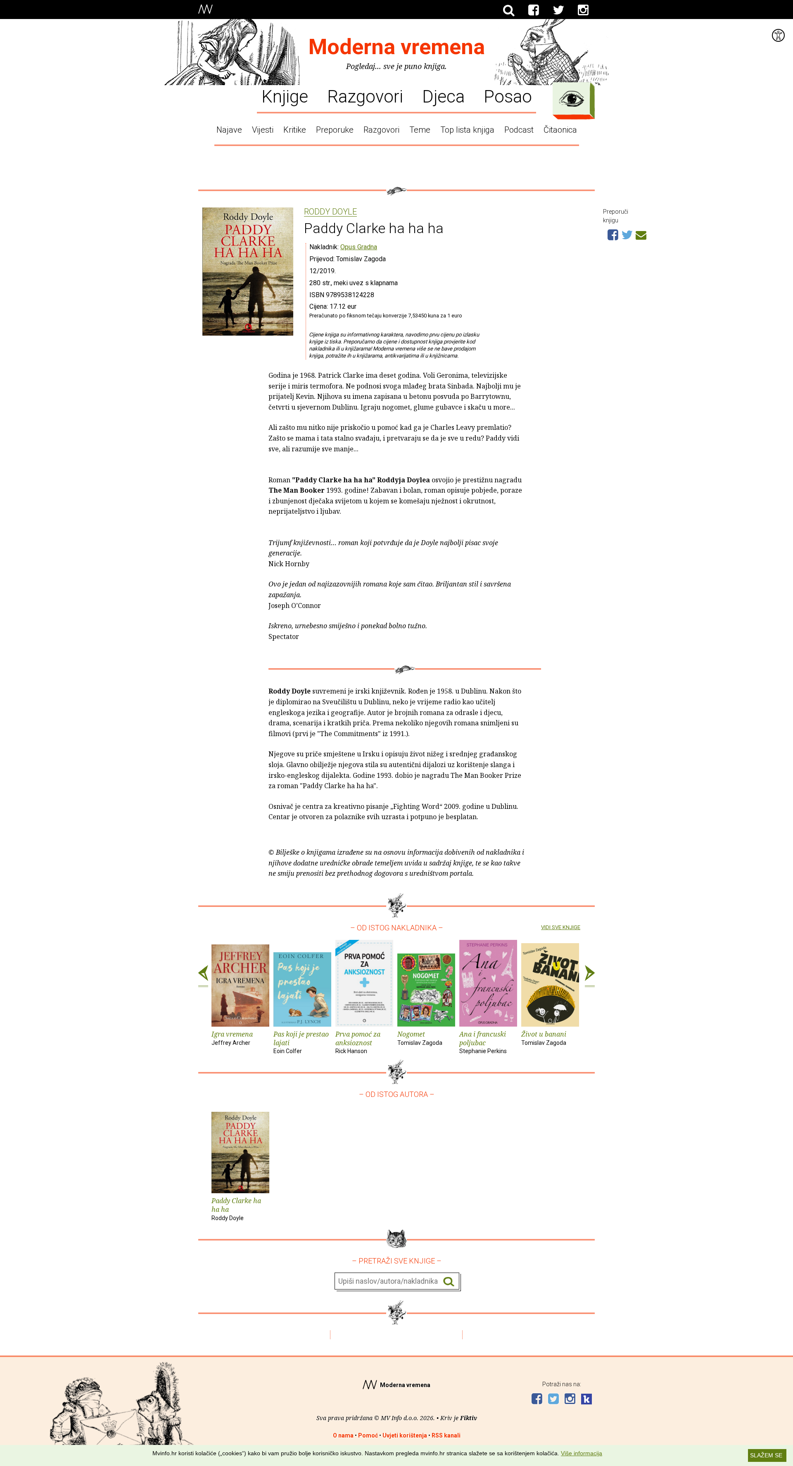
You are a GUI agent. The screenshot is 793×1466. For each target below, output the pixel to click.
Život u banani (543, 1038)
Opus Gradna (358, 247)
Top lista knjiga (467, 130)
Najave (229, 130)
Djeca (443, 95)
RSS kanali (446, 1435)
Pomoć (368, 1435)
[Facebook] (533, 10)
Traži (449, 1281)
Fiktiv (468, 1418)
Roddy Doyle (330, 212)
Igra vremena (232, 1038)
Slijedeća (590, 976)
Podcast (519, 130)
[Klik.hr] (586, 1400)
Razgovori (365, 95)
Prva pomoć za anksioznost (357, 1042)
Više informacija (581, 1453)
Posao (508, 95)
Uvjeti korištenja (404, 1435)
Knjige (284, 95)
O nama (343, 1435)
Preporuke (335, 130)
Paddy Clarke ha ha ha (236, 1208)
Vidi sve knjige (560, 927)
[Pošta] (641, 234)
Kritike (294, 130)
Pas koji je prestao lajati (301, 1042)
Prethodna (203, 976)
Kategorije (572, 98)
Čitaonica (560, 130)
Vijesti (262, 130)
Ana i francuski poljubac (483, 1042)
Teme (419, 130)
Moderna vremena (397, 47)
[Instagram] (583, 10)
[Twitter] (558, 10)
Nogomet (419, 1038)
